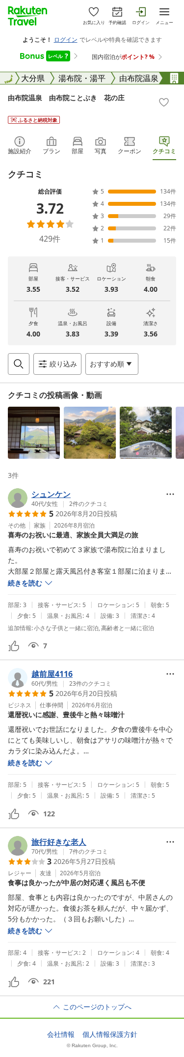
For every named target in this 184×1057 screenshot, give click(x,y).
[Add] (164, 102)
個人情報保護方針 (109, 1034)
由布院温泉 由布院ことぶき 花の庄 (66, 97)
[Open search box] (18, 364)
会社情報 (61, 1034)
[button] (34, 433)
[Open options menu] (170, 494)
